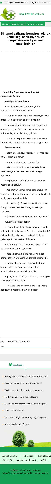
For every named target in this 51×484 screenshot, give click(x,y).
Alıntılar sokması (35, 24)
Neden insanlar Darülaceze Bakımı (21, 397)
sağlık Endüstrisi (38, 2)
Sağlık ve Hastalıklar (16, 2)
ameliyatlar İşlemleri (26, 460)
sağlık (43, 460)
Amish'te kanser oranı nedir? (15, 341)
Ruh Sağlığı (28, 456)
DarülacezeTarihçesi (14, 410)
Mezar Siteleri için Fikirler (17, 424)
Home (5, 24)
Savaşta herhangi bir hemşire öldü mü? (23, 383)
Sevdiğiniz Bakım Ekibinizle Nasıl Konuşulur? (26, 376)
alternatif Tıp (17, 24)
